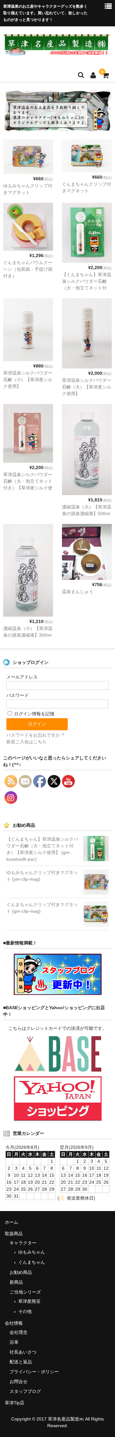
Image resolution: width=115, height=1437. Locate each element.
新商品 (16, 1282)
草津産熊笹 (29, 1301)
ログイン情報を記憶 (33, 713)
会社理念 (18, 1332)
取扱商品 (14, 1233)
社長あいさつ (23, 1351)
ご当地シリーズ (25, 1292)
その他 (25, 1311)
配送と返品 (21, 1361)
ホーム (11, 1222)
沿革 (14, 1342)
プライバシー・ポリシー (34, 1371)
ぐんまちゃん (31, 1262)
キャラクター (23, 1242)
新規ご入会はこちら (26, 741)
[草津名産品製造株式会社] (56, 51)
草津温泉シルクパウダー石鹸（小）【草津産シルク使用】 (27, 379)
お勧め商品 (21, 1272)
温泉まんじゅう (77, 591)
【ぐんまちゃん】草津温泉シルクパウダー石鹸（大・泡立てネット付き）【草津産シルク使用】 (86, 288)
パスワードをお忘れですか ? (35, 735)
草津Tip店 (14, 1402)
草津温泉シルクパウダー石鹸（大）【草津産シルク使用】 (86, 387)
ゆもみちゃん (31, 1252)
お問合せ (18, 1381)
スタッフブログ (25, 1391)
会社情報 (14, 1323)
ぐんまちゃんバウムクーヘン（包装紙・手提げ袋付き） (27, 269)
